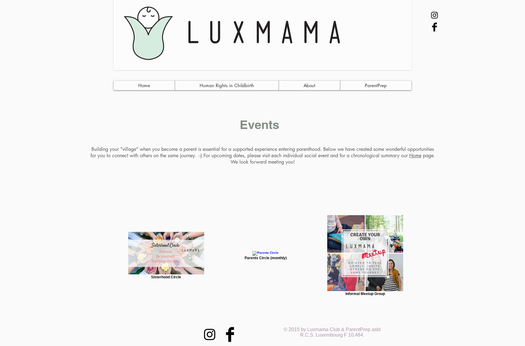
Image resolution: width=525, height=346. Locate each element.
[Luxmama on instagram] (434, 15)
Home (415, 155)
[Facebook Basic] (434, 27)
